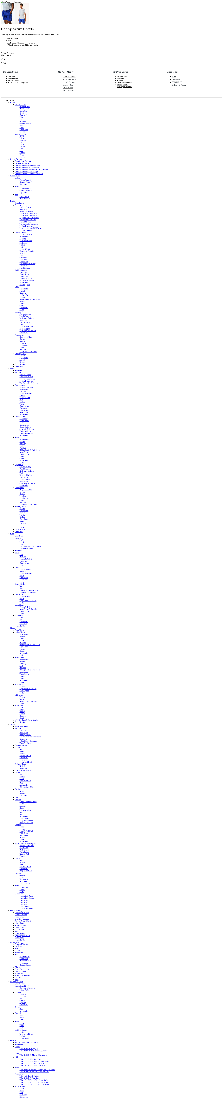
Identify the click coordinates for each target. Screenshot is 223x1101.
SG (21, 142)
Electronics (24, 879)
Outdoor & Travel (16, 982)
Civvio (22, 113)
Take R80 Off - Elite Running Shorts (33, 1051)
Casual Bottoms (25, 276)
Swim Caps (24, 900)
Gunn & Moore (25, 123)
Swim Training (25, 906)
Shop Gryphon (25, 818)
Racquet (18, 825)
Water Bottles (20, 934)
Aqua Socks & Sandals (28, 601)
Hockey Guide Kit (26, 823)
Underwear (24, 262)
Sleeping (23, 994)
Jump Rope (24, 320)
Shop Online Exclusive (23, 161)
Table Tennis (24, 833)
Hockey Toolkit (25, 735)
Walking (23, 297)
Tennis (22, 827)
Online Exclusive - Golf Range (26, 172)
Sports (12, 724)
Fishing (22, 856)
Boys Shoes (19, 605)
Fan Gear (23, 731)
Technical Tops (25, 431)
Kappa (22, 128)
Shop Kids (19, 536)
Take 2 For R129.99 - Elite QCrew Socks (35, 1082)
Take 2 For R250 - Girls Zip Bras (32, 1063)
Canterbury (24, 111)
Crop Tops (23, 243)
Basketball (23, 768)
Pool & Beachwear (26, 226)
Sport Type (19, 705)
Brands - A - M (20, 105)
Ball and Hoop (20, 764)
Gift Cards (19, 366)
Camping (18, 992)
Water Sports (24, 852)
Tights (22, 404)
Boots (22, 751)
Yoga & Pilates (25, 322)
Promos (13, 1040)
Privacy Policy (122, 85)
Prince (22, 138)
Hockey (22, 712)
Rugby (22, 710)
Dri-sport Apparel (26, 234)
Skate (17, 885)
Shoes (17, 287)
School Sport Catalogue (28, 741)
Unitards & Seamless (27, 251)
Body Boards (24, 850)
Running (23, 293)
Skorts (22, 255)
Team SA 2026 (25, 743)
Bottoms (23, 557)
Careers (120, 80)
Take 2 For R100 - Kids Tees (30, 1059)
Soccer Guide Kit (26, 762)
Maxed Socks (25, 957)
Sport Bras (23, 260)
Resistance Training (27, 318)
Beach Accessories (22, 969)
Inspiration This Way (22, 986)
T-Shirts (22, 245)
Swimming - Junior (27, 896)
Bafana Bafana (25, 107)
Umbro (22, 153)
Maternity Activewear (27, 264)
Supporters (19, 550)
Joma (21, 126)
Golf (16, 798)
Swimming (19, 894)
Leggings (23, 239)
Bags (21, 620)
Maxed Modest (25, 222)
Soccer (22, 707)
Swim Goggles (25, 902)
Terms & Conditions (124, 83)
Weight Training (25, 316)
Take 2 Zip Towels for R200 (30, 1076)
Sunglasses (24, 345)
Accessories (24, 266)
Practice (22, 542)
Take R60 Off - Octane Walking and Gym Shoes (37, 1070)
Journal (22, 360)
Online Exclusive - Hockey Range (27, 165)
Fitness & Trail (25, 597)
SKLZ (22, 144)
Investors (120, 78)
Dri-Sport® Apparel (27, 387)
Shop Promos (20, 1045)
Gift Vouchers (13, 76)
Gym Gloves (19, 927)
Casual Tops (24, 274)
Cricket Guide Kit (26, 787)
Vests (21, 247)
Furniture (23, 996)
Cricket (22, 714)
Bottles (22, 341)
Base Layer (24, 412)
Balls (21, 749)
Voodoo (22, 157)
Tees (21, 555)
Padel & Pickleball (26, 831)
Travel (17, 1007)
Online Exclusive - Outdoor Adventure (29, 174)
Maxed (22, 291)
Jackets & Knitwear (27, 280)
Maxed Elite (24, 236)
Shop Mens (19, 370)
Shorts (22, 423)
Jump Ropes (19, 929)
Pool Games (24, 848)
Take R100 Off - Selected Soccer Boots (34, 1072)
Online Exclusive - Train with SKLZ (28, 167)
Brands (12, 103)
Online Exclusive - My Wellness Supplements (31, 169)
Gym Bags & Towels (27, 484)
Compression (24, 406)
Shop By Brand (20, 354)
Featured (18, 205)
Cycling (18, 789)
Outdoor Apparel (26, 182)
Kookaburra (24, 130)
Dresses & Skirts (26, 278)
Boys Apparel (25, 199)
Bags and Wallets (26, 337)
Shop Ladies (19, 203)
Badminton (24, 835)
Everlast (22, 362)
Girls (16, 567)
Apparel (22, 754)
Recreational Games (27, 846)
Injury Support (25, 329)
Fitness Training (25, 314)
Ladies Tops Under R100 (29, 213)
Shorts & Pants (25, 249)
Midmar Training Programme (30, 737)
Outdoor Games (21, 1030)
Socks (22, 310)
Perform (22, 540)
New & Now (15, 176)
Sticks (22, 804)
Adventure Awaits (26, 211)
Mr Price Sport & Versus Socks (26, 720)
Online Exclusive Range (28, 802)
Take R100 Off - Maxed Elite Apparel (33, 1055)
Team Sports (24, 454)
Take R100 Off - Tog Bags (29, 1078)
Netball (22, 766)
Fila (21, 119)
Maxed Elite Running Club (18, 83)
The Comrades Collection (29, 224)
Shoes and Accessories (28, 592)
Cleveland (23, 115)
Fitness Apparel (25, 180)
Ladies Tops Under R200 (29, 216)
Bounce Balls (24, 854)
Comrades (23, 739)
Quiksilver (23, 140)
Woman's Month (26, 230)
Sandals (22, 303)
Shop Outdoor (20, 984)
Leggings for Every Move (29, 218)
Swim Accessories (26, 908)
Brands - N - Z (20, 134)
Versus (22, 155)
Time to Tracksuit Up (27, 379)
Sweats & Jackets (26, 241)
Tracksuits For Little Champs (30, 546)
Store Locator (13, 78)
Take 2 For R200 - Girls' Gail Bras (32, 1065)
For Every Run (25, 883)
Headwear (23, 350)
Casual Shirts (24, 425)
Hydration (23, 793)
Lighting (23, 1003)
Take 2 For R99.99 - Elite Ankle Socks (34, 1080)
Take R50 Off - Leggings (29, 1049)
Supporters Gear (21, 745)
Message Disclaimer (124, 87)
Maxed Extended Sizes (28, 220)
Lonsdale (23, 132)
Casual (22, 306)
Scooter (22, 890)
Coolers (18, 978)
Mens (17, 186)
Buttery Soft (24, 209)
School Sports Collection (29, 590)
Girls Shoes (19, 594)
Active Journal (13, 80)
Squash (22, 829)
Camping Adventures (27, 988)
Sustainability (122, 76)
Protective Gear (25, 756)
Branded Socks (25, 961)
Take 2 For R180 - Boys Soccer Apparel (34, 1061)
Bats (21, 774)
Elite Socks (24, 959)
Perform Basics (25, 207)
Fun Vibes (23, 624)
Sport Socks (24, 963)
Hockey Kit (24, 733)
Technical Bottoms (26, 433)
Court (22, 718)
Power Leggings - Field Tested (31, 228)
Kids (16, 195)
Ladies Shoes (20, 632)
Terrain (22, 146)
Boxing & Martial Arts (23, 770)
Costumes (23, 257)
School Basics (20, 584)
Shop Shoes (19, 630)
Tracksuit (23, 391)
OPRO (22, 136)
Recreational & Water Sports (25, 844)
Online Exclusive (16, 159)
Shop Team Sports (21, 726)
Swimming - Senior (27, 898)
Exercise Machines (22, 163)
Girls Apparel (24, 197)
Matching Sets (25, 268)
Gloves (22, 339)
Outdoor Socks (25, 965)
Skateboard (24, 888)
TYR (21, 149)
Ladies (17, 178)
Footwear (23, 1095)
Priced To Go (20, 364)
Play (21, 544)
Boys (17, 553)
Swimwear (23, 272)
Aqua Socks (24, 301)
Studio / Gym (24, 295)
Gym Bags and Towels (28, 331)
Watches (23, 343)
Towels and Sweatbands (28, 352)
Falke (22, 117)
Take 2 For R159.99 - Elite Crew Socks (34, 1084)
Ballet (22, 576)
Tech (21, 324)
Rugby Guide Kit (26, 871)
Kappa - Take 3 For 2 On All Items (28, 1042)
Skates (22, 892)
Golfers (22, 253)
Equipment (24, 184)
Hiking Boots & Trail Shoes (30, 299)
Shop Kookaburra (26, 821)
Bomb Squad (24, 109)
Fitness (22, 687)
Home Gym (19, 917)
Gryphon (23, 121)
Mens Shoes (19, 657)
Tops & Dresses (25, 569)
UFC (21, 151)
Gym (21, 446)
